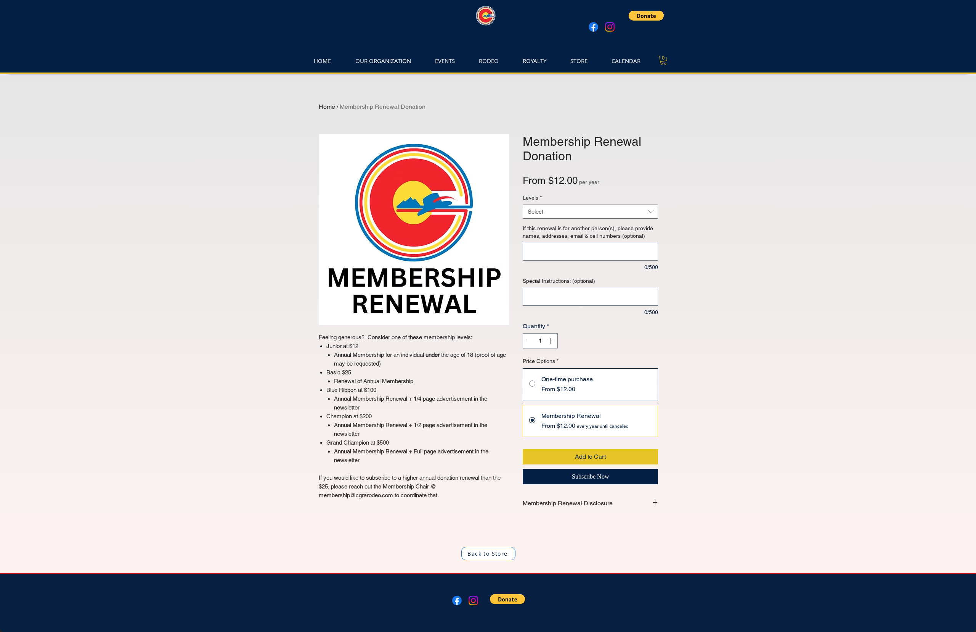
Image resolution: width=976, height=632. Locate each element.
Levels (532, 198)
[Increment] (551, 341)
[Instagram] (610, 27)
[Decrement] (529, 341)
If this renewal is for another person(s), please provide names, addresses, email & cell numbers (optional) (588, 232)
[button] (646, 16)
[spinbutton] (540, 341)
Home (327, 106)
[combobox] (590, 212)
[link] (663, 60)
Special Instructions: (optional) (559, 281)
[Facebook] (593, 27)
